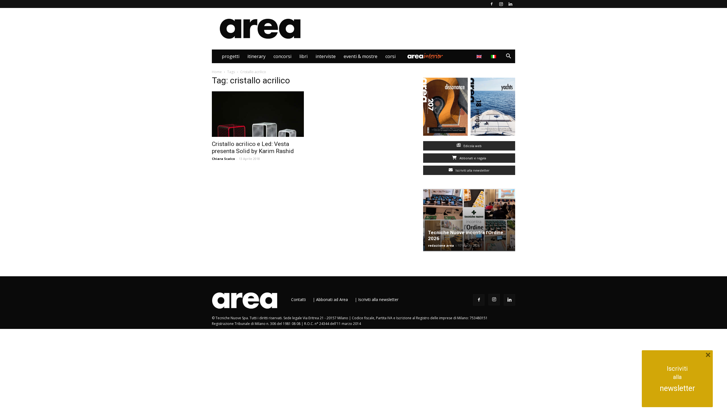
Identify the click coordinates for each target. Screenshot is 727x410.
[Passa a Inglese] (480, 56)
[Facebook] (491, 4)
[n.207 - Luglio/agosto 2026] (445, 108)
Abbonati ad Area (332, 299)
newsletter (677, 388)
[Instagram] (501, 4)
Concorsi (282, 56)
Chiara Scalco (223, 158)
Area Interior (425, 56)
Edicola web (472, 146)
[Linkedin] (510, 4)
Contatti (298, 299)
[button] (508, 56)
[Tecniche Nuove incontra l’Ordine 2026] (469, 220)
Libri (303, 56)
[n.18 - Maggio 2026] (493, 108)
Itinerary (256, 56)
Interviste (326, 56)
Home (217, 71)
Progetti (230, 56)
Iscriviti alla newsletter (472, 170)
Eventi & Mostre (360, 56)
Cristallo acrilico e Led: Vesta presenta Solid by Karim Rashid (253, 147)
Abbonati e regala (472, 158)
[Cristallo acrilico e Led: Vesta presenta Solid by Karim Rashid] (258, 114)
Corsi (390, 56)
